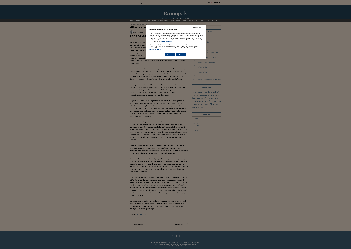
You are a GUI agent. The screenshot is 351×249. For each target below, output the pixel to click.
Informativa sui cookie (166, 41)
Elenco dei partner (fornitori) (156, 49)
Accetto (181, 54)
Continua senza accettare (198, 27)
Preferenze (170, 54)
